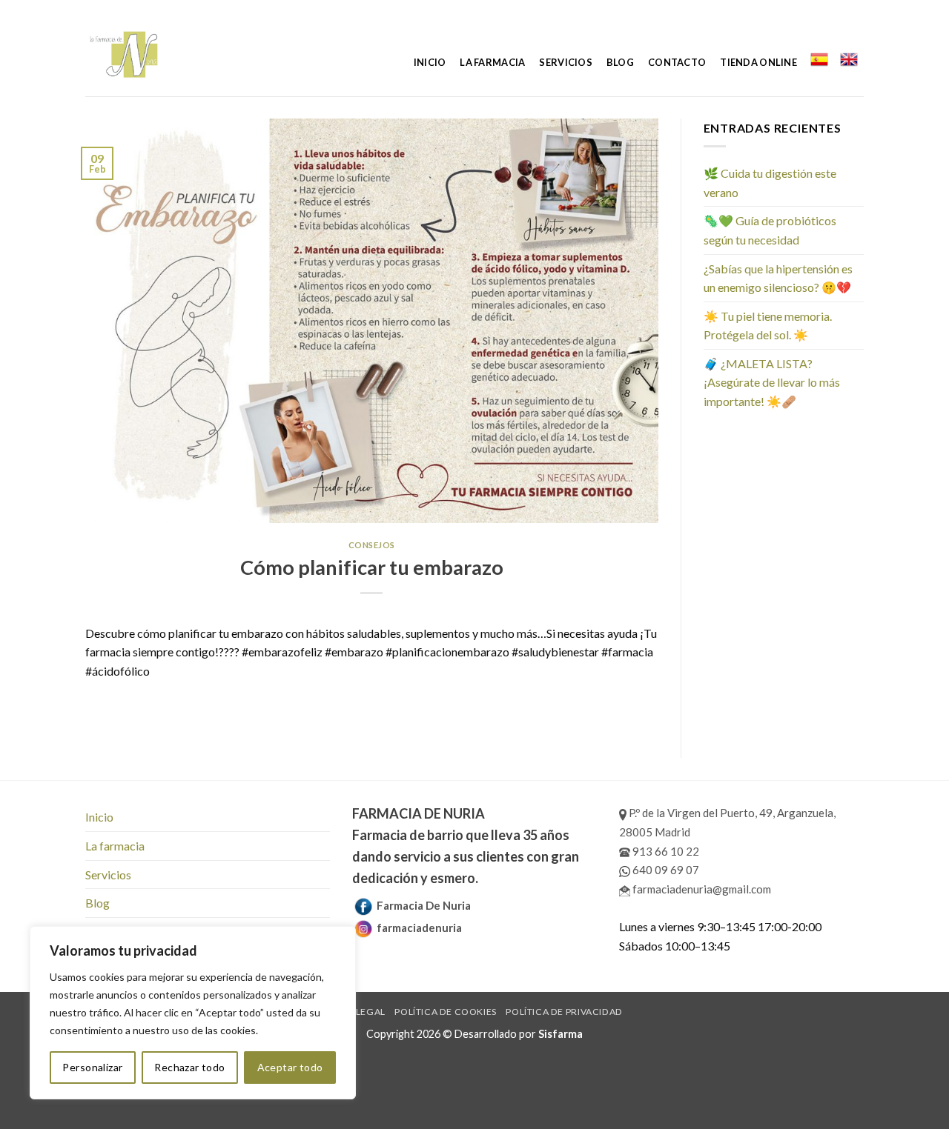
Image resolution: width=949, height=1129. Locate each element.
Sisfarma (560, 1034)
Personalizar (92, 1067)
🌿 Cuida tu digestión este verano (770, 182)
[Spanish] (818, 59)
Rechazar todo (189, 1067)
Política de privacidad (564, 1011)
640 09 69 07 (664, 869)
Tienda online (758, 62)
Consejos (371, 545)
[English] (849, 59)
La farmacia (492, 62)
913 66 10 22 (664, 851)
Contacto (677, 62)
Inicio (430, 62)
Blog (620, 62)
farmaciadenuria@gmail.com (700, 889)
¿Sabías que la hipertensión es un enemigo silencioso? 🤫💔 (778, 278)
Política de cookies (445, 1011)
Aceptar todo (290, 1067)
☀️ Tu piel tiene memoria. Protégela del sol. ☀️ (768, 325)
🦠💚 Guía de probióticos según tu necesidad (770, 230)
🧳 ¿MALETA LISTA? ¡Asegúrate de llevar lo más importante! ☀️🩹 (772, 382)
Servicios (565, 62)
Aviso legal (356, 1011)
